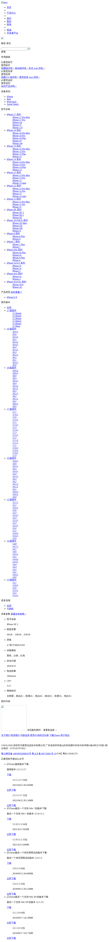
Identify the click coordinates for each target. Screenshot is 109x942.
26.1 (14, 360)
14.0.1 (15, 574)
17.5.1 (15, 419)
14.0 (14, 577)
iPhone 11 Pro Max (21, 202)
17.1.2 (15, 440)
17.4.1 (15, 424)
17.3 (14, 432)
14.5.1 (15, 554)
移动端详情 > (21, 68)
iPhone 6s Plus (19, 252)
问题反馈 (25, 735)
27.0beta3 (16, 321)
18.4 (14, 383)
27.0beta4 (16, 318)
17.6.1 (15, 414)
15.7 (14, 505)
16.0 (14, 497)
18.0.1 (15, 404)
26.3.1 (15, 349)
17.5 (14, 422)
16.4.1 (15, 471)
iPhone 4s (16, 276)
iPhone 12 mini (19, 196)
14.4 (14, 564)
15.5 (14, 512)
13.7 (14, 582)
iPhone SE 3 (18, 212)
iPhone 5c (16, 268)
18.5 (14, 378)
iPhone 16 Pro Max (21, 133)
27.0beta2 (16, 323)
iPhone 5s (16, 266)
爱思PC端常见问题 (39, 735)
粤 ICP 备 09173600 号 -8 (44, 753)
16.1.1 (15, 486)
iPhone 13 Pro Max (21, 175)
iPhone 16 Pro (18, 135)
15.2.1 (15, 525)
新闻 (9, 24)
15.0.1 (15, 535)
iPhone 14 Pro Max (21, 162)
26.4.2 (15, 342)
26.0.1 (15, 362)
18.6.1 (15, 373)
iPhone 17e (17, 127)
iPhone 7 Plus (18, 244)
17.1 (14, 445)
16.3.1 (15, 476)
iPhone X (16, 231)
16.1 (14, 489)
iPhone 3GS (17, 284)
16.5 (14, 468)
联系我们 (15, 735)
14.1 (14, 572)
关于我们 (5, 735)
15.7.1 (15, 502)
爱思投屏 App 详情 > (29, 77)
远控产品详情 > (9, 86)
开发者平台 (12, 33)
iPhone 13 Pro (18, 178)
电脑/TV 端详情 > (10, 77)
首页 (9, 7)
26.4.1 (15, 344)
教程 (9, 21)
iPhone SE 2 (18, 215)
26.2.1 (15, 354)
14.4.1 (15, 561)
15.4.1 (15, 515)
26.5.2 (15, 337)
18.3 (14, 391)
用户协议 (65, 735)
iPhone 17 (17, 125)
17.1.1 (15, 442)
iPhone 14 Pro (18, 164)
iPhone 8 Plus (18, 236)
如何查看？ (16, 292)
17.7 (14, 412)
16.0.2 (15, 494)
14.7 (14, 549)
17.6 (14, 417)
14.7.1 (15, 546)
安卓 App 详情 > (37, 68)
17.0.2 (15, 450)
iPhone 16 (17, 141)
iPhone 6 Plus (18, 257)
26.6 (14, 334)
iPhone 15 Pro (18, 151)
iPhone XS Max (19, 223)
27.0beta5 (16, 316)
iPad (9, 99)
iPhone (10, 96)
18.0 (14, 406)
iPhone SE (17, 217)
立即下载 (11, 790)
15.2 (14, 528)
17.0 (14, 455)
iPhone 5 (16, 271)
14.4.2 (15, 559)
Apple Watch (13, 104)
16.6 (14, 463)
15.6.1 (15, 507)
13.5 (14, 593)
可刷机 (10, 608)
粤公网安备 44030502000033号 (16, 753)
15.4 (14, 518)
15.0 (14, 538)
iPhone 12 (17, 193)
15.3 (14, 523)
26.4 (14, 347)
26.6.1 (15, 331)
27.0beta (16, 326)
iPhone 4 (16, 279)
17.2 (14, 437)
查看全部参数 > (18, 614)
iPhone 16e (17, 143)
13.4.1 (15, 595)
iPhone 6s (16, 255)
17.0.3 (15, 448)
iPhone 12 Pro (18, 191)
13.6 (14, 588)
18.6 (14, 375)
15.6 (14, 510)
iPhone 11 (16, 207)
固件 (9, 18)
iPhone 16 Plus (19, 138)
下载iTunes (54, 735)
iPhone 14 (17, 170)
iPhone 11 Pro (18, 204)
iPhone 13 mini (19, 183)
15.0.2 (15, 533)
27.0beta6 (16, 313)
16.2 (14, 481)
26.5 (14, 339)
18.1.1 (15, 398)
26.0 (14, 365)
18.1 (14, 401)
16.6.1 (15, 461)
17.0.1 (15, 453)
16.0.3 (15, 491)
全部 (9, 307)
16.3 (14, 479)
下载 (9, 774)
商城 (9, 30)
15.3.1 (15, 520)
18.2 (14, 396)
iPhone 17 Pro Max (21, 117)
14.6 (14, 551)
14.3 (14, 567)
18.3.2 (15, 386)
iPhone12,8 (12, 297)
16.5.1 (15, 466)
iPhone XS (17, 225)
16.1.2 (15, 484)
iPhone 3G (17, 287)
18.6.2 (15, 370)
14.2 (14, 569)
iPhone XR (17, 228)
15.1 (14, 530)
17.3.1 (15, 430)
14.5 (14, 556)
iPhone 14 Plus (19, 167)
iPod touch (11, 101)
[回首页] (4, 2)
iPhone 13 (17, 180)
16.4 (14, 474)
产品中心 (11, 13)
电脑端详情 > (7, 68)
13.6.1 (15, 585)
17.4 (14, 427)
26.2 (14, 357)
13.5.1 (15, 590)
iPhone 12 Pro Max (21, 188)
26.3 (14, 352)
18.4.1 (15, 381)
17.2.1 (15, 435)
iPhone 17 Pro (18, 120)
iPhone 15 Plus (19, 154)
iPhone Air (17, 122)
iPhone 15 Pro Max (21, 149)
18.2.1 (15, 393)
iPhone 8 (16, 239)
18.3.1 (15, 388)
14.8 (14, 544)
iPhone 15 (17, 156)
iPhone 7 (16, 247)
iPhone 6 (16, 260)
